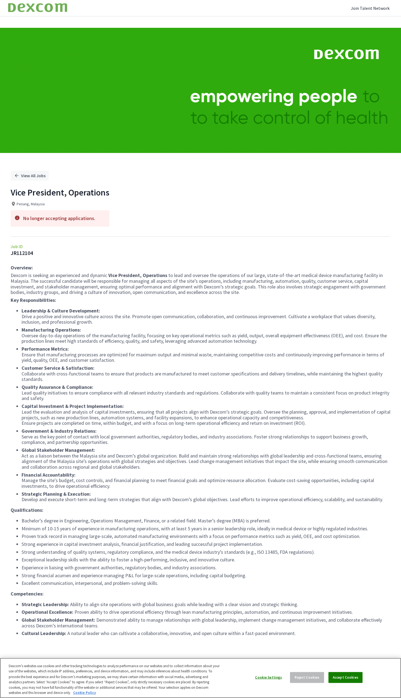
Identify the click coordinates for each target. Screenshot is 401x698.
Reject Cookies (307, 677)
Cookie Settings (268, 677)
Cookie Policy (84, 692)
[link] (37, 8)
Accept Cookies (345, 677)
